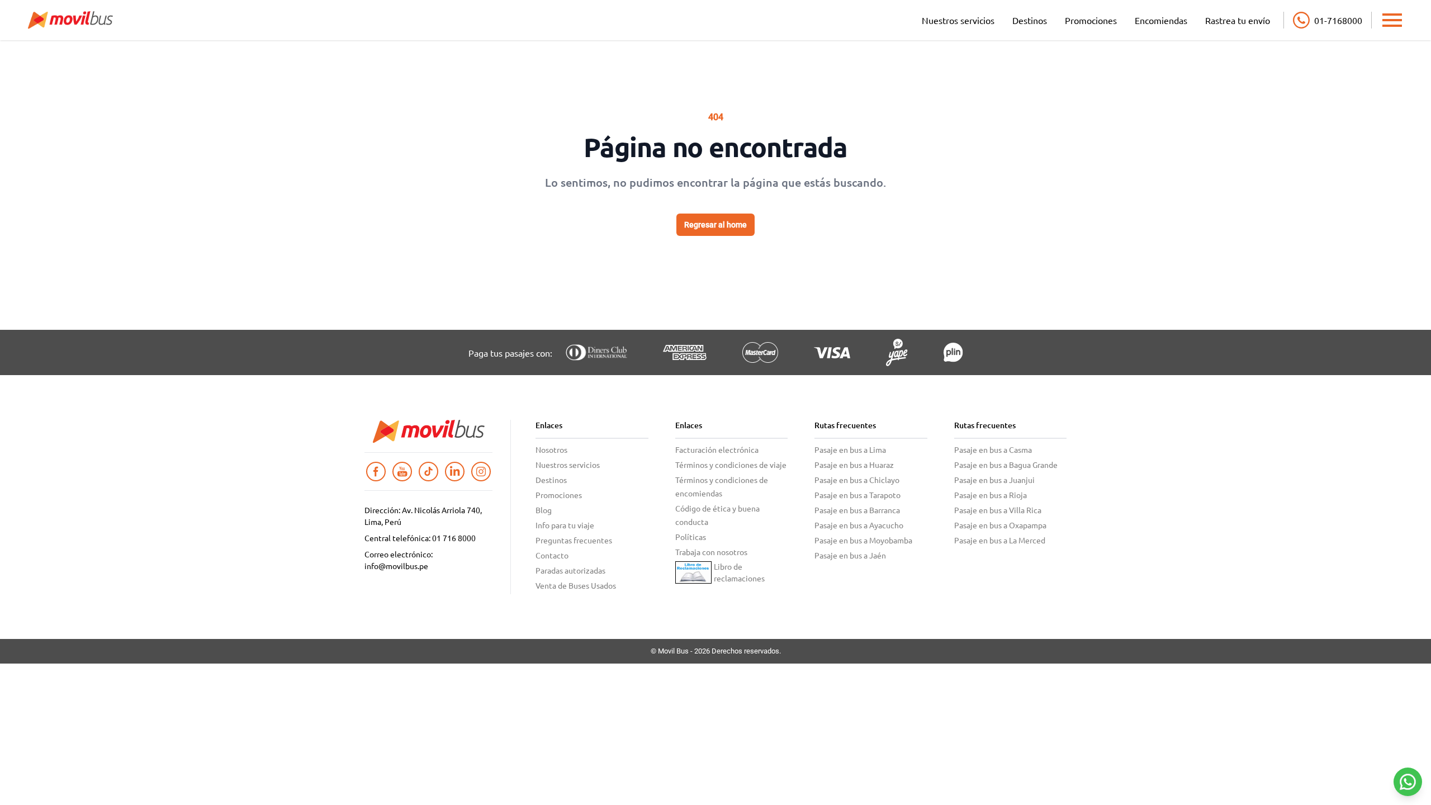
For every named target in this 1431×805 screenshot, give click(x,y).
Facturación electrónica (717, 449)
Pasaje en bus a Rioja (990, 495)
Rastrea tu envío (1237, 20)
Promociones (1091, 20)
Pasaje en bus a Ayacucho (858, 525)
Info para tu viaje (565, 525)
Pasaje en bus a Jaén (850, 555)
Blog (544, 510)
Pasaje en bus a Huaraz (854, 465)
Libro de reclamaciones (739, 572)
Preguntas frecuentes (574, 540)
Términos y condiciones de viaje (730, 465)
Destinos (1029, 20)
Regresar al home (715, 224)
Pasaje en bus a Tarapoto (857, 495)
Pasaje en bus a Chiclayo (856, 480)
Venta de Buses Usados (576, 585)
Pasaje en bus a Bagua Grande (1006, 465)
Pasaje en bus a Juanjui (994, 480)
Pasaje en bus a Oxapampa (1000, 525)
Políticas (690, 537)
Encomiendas (1161, 20)
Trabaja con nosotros (711, 552)
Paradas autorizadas (570, 570)
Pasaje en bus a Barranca (857, 510)
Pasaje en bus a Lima (850, 449)
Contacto (552, 555)
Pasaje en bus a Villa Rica (997, 510)
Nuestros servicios (958, 20)
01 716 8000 (454, 538)
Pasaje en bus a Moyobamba (863, 540)
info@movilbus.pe (396, 566)
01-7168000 (1338, 20)
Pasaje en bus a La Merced (999, 540)
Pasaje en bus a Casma (993, 449)
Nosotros (551, 449)
